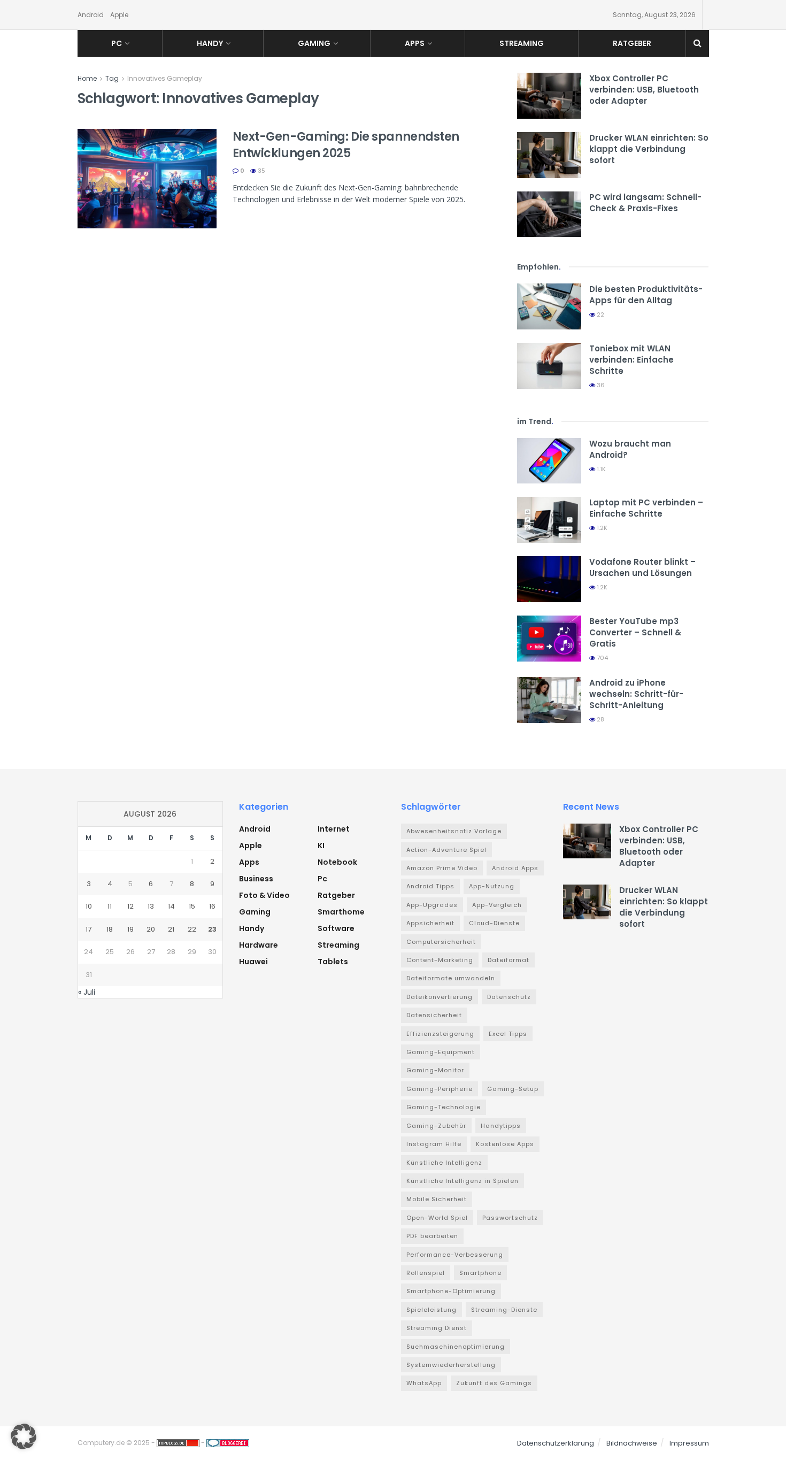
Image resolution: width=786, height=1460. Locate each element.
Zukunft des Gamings (494, 1383)
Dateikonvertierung (439, 997)
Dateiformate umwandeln (450, 978)
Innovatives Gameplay (164, 78)
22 (599, 314)
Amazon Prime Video (441, 868)
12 (130, 906)
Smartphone (480, 1273)
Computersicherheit (441, 942)
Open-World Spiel (437, 1217)
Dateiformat (508, 960)
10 (89, 906)
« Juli (86, 992)
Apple (119, 14)
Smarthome (341, 911)
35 (260, 170)
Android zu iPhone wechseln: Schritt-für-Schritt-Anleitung (636, 694)
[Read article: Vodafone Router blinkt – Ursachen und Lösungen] (549, 579)
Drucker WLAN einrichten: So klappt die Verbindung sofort (648, 149)
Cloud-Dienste (494, 923)
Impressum (689, 1443)
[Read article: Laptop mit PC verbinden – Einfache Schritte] (549, 520)
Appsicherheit (430, 923)
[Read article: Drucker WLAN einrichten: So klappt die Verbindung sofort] (549, 155)
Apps (415, 43)
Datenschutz (509, 997)
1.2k (601, 528)
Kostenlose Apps (505, 1144)
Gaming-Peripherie (439, 1089)
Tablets (333, 961)
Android (91, 14)
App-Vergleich (497, 905)
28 (599, 719)
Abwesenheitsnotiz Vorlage (454, 831)
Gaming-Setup (512, 1089)
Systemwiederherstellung (451, 1365)
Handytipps (501, 1125)
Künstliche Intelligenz (444, 1162)
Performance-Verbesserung (454, 1254)
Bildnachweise (631, 1443)
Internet (334, 829)
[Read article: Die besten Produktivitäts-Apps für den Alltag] (549, 306)
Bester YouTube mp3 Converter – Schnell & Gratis (635, 632)
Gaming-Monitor (435, 1070)
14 (171, 906)
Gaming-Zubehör (436, 1125)
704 (601, 658)
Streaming (521, 43)
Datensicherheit (434, 1015)
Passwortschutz (510, 1217)
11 (109, 906)
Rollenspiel (425, 1273)
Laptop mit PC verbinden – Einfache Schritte (646, 508)
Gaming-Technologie (443, 1107)
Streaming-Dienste (504, 1309)
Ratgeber (632, 43)
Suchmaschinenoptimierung (455, 1346)
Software (336, 928)
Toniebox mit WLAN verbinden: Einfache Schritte (631, 359)
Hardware (258, 945)
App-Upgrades (432, 905)
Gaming (314, 43)
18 (109, 929)
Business (256, 878)
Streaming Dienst (436, 1328)
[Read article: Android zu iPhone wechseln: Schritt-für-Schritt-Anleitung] (549, 700)
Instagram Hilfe (433, 1144)
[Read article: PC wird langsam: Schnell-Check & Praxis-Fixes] (549, 214)
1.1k (600, 469)
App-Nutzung (491, 886)
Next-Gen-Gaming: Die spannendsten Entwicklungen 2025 (346, 145)
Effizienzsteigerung (440, 1033)
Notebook (337, 862)
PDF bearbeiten (432, 1236)
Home (87, 78)
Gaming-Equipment (440, 1052)
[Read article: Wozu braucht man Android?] (549, 461)
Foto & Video (264, 895)
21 (171, 929)
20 (151, 929)
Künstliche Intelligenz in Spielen (462, 1181)
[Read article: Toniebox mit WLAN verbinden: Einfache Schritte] (549, 366)
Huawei (253, 961)
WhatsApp (424, 1383)
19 (130, 929)
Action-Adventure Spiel (446, 850)
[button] (23, 1436)
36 (600, 385)
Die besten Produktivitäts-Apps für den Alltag (646, 294)
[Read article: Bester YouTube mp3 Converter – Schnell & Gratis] (549, 639)
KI (321, 845)
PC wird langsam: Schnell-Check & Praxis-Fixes (645, 202)
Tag (112, 78)
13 (151, 906)
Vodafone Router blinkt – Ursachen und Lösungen (642, 567)
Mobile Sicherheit (436, 1199)
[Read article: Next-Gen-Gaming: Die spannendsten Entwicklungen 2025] (147, 178)
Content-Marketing (439, 960)
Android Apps (515, 868)
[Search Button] (697, 43)
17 (88, 929)
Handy (210, 43)
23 (212, 929)
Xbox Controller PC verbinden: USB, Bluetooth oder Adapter (644, 89)
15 (192, 906)
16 (212, 906)
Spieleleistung (431, 1309)
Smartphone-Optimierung (451, 1291)
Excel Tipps (508, 1033)
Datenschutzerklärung (555, 1443)
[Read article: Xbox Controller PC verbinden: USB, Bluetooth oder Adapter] (549, 96)
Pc (116, 43)
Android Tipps (430, 886)
